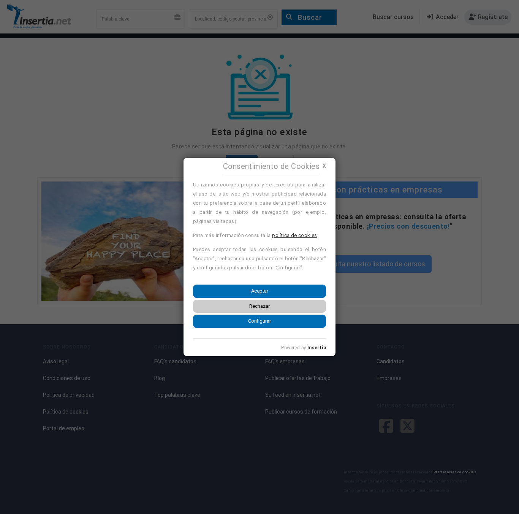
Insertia (316, 347)
